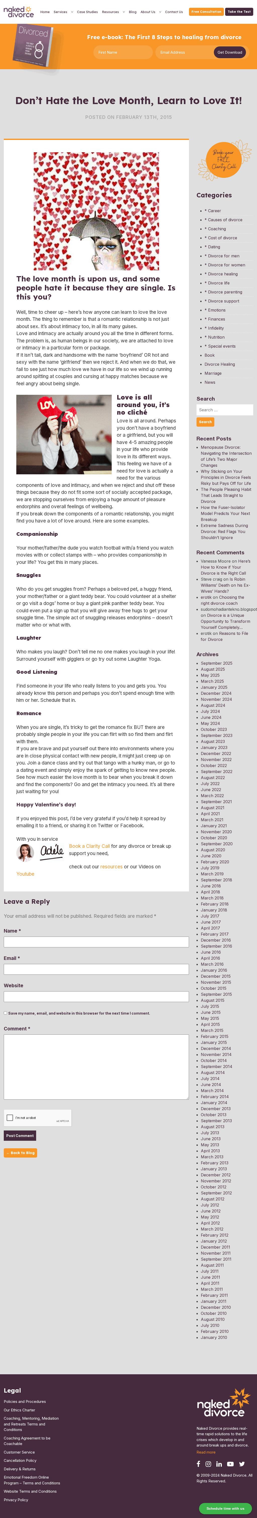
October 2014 (214, 1060)
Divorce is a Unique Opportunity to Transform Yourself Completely (225, 621)
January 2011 (213, 1301)
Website (13, 986)
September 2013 (216, 1120)
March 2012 (212, 1229)
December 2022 (216, 753)
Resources (110, 12)
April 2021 (210, 813)
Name (12, 931)
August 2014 (213, 1072)
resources (111, 867)
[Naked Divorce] (224, 1404)
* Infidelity (214, 328)
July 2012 (210, 1204)
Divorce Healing (220, 364)
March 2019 (212, 873)
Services (60, 12)
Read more (206, 1452)
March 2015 (212, 1030)
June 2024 (211, 717)
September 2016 (216, 946)
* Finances (215, 319)
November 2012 (216, 1180)
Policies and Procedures (25, 1401)
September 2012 (216, 1192)
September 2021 (216, 801)
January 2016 (214, 970)
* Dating (212, 246)
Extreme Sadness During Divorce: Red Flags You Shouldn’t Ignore (224, 531)
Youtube (25, 874)
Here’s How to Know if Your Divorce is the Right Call (225, 567)
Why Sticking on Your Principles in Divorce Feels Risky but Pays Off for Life (226, 477)
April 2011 (210, 1283)
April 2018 (210, 891)
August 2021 (212, 807)
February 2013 (214, 1162)
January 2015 (214, 1042)
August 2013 (212, 1126)
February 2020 (215, 861)
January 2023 (214, 747)
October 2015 (213, 988)
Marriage (213, 373)
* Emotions (215, 310)
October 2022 (214, 765)
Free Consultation (206, 12)
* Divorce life (217, 282)
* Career (213, 210)
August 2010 (213, 1319)
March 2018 (212, 897)
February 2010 (215, 1331)
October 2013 (213, 1114)
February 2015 (214, 1036)
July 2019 (210, 867)
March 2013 (212, 1156)
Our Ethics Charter (19, 1410)
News (210, 382)
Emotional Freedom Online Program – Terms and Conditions (32, 1480)
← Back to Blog (20, 1153)
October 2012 (213, 1186)
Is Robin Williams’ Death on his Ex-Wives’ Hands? (225, 585)
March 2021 (212, 819)
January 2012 (214, 1241)
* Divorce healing (221, 273)
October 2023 (214, 729)
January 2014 (214, 1102)
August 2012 (212, 1198)
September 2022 (216, 771)
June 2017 (211, 922)
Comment (17, 1029)
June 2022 (211, 789)
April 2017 (210, 928)
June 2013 (211, 1138)
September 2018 (216, 879)
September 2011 (216, 1259)
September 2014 (216, 1066)
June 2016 (211, 952)
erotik (206, 597)
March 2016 (212, 964)
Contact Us (174, 12)
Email (12, 958)
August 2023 (213, 741)
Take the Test (239, 12)
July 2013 (210, 1132)
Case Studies (87, 12)
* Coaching (215, 228)
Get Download (230, 52)
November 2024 (216, 699)
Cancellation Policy (20, 1460)
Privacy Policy (16, 1499)
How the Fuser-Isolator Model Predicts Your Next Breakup (225, 513)
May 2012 (210, 1217)
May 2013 (210, 1144)
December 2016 (216, 940)
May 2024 (210, 723)
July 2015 (210, 1006)
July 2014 (210, 1078)
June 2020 (211, 855)
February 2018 (215, 903)
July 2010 (210, 1325)
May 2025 (210, 675)
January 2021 (214, 825)
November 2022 (216, 759)
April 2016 (210, 958)
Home (45, 12)
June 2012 (211, 1210)
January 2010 (214, 1337)
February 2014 (215, 1096)
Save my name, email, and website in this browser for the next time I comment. (79, 1013)
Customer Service (19, 1452)
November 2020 (216, 831)
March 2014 (212, 1090)
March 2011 (212, 1289)
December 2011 (215, 1247)
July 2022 (210, 783)
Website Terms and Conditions (30, 1491)
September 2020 (217, 843)
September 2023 (216, 735)
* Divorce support (222, 300)
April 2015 (210, 1024)
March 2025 (212, 681)
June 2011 (210, 1277)
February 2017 (215, 934)
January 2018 (214, 910)
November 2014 (216, 1054)
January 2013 (214, 1168)
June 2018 (211, 885)
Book (210, 355)
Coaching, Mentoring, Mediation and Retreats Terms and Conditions (31, 1424)
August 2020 (213, 849)
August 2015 (212, 1000)
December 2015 (216, 976)
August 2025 (213, 669)
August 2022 (213, 777)
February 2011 (214, 1295)
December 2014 (216, 1048)
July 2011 (210, 1271)
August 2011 (212, 1265)
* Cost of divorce (221, 237)
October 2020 (214, 837)
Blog (133, 12)
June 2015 (211, 1012)
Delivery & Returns (20, 1469)
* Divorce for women (225, 264)
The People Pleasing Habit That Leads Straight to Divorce (226, 495)
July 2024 (210, 711)
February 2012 (214, 1235)
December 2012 (216, 1174)
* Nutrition (215, 337)
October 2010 (214, 1313)
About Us (148, 12)
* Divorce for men (222, 255)
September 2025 (216, 663)
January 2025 (214, 687)
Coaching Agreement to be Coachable (27, 1441)
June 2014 (211, 1084)
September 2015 (216, 994)
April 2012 (210, 1223)
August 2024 (213, 705)
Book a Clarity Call (89, 846)
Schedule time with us (225, 1508)
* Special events (220, 346)
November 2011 (216, 1253)
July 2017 (210, 916)
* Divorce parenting (223, 291)
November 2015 (216, 982)
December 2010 (216, 1307)
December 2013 (216, 1108)
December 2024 (216, 693)
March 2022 (212, 795)
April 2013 (210, 1150)
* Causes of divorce (223, 219)
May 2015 (210, 1018)
